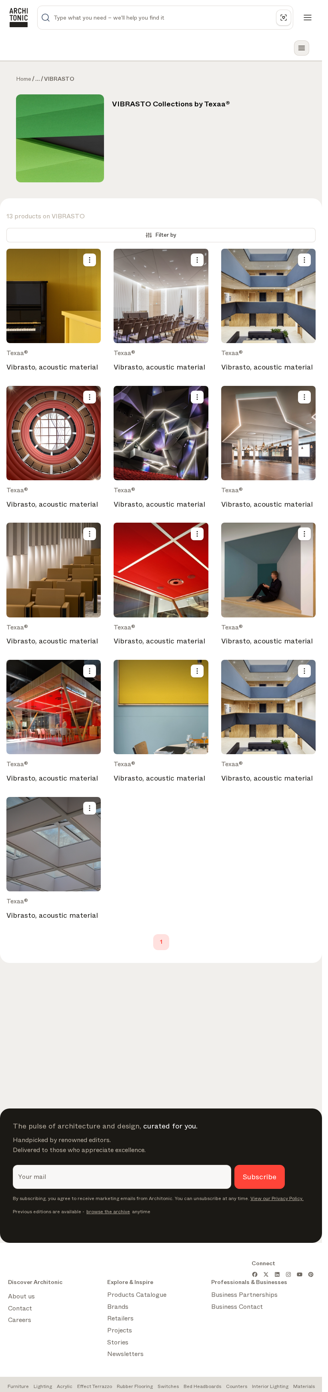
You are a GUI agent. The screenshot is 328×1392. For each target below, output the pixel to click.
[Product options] (89, 260)
